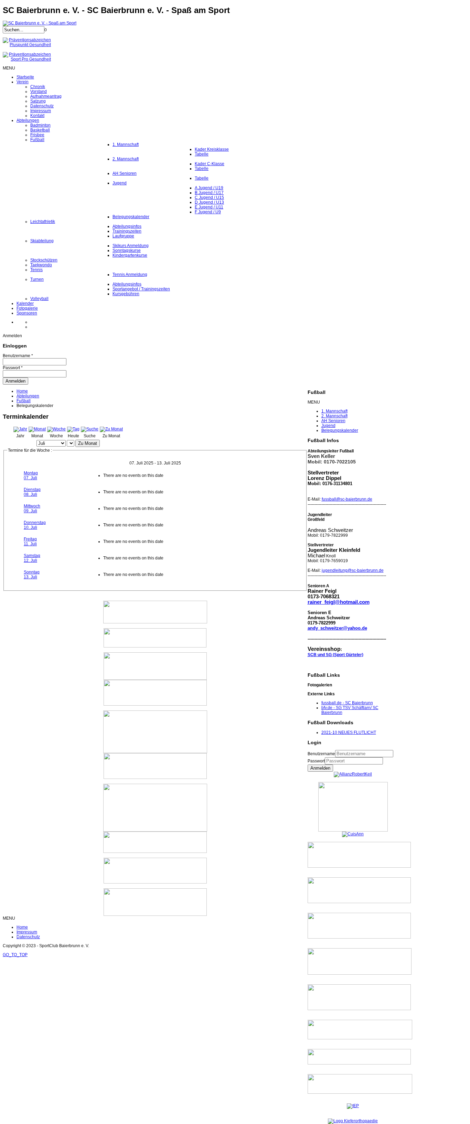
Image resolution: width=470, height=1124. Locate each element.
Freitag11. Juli (30, 541)
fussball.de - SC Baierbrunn (347, 702)
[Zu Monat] (111, 429)
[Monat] (37, 429)
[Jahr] (20, 429)
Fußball (24, 400)
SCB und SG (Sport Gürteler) (335, 654)
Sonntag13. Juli (32, 574)
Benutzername (321, 753)
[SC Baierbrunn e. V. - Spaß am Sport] (39, 23)
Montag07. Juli (31, 475)
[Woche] (56, 429)
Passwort (316, 761)
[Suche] (89, 429)
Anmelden (320, 768)
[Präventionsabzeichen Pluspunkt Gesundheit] (27, 44)
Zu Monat (87, 443)
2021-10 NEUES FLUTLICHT (348, 732)
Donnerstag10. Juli (35, 525)
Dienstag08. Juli (32, 492)
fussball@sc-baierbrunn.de (347, 499)
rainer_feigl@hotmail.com (339, 602)
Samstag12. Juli (32, 558)
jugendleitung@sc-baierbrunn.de (353, 570)
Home (22, 391)
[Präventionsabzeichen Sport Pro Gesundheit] (27, 59)
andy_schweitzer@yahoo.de (337, 628)
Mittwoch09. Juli (32, 508)
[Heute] (73, 429)
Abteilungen (28, 396)
